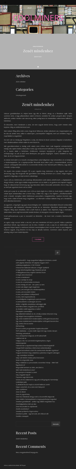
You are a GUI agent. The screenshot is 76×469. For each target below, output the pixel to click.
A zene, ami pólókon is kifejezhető (27, 294)
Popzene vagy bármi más (24, 377)
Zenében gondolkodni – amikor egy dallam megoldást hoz (35, 402)
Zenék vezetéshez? (22, 409)
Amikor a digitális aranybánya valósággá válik (31, 304)
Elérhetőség (20, 326)
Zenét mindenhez (38, 50)
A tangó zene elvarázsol (24, 275)
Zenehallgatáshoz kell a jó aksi (26, 404)
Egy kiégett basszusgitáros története (29, 316)
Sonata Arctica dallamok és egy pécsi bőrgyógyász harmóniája (37, 380)
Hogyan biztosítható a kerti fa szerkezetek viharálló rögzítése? (37, 350)
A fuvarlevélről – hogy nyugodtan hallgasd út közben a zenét (36, 260)
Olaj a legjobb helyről (23, 375)
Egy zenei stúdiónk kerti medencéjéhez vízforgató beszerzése (37, 319)
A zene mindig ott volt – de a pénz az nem (30, 285)
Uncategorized (38, 46)
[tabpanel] (38, 51)
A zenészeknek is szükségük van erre (28, 302)
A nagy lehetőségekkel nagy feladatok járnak (31, 270)
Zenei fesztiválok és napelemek (26, 406)
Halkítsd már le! (21, 338)
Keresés (56, 424)
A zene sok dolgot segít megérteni (27, 287)
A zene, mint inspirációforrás (25, 297)
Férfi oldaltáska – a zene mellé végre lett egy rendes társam (36, 331)
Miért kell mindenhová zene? (25, 370)
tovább (38, 239)
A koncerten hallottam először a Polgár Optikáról (32, 268)
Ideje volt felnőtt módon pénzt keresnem (30, 358)
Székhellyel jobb (21, 382)
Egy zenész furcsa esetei (24, 324)
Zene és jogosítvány (23, 394)
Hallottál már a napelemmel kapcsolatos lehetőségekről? (35, 346)
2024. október (21, 82)
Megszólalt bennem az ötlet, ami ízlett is (29, 367)
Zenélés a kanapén (22, 416)
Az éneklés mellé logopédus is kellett (28, 309)
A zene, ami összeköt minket (25, 292)
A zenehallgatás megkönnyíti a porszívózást (31, 299)
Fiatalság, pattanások (23, 333)
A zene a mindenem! (22, 277)
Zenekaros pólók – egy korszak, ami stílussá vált (32, 414)
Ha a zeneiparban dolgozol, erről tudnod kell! (31, 336)
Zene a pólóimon (21, 389)
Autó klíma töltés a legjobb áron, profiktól (30, 306)
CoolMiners (38, 18)
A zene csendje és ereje (24, 280)
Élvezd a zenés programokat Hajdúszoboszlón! (32, 328)
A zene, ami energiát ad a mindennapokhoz (30, 289)
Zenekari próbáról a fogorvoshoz (27, 411)
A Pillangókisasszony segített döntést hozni (31, 272)
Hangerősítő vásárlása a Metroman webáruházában (33, 348)
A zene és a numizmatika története (28, 282)
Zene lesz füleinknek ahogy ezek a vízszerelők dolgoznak (35, 397)
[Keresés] (57, 252)
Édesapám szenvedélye (24, 311)
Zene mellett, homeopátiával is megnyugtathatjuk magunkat (36, 399)
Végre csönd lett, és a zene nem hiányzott (30, 387)
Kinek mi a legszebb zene (24, 360)
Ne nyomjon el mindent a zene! (26, 372)
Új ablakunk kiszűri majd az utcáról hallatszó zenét (33, 384)
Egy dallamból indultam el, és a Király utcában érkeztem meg (36, 314)
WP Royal (22, 465)
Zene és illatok (21, 392)
